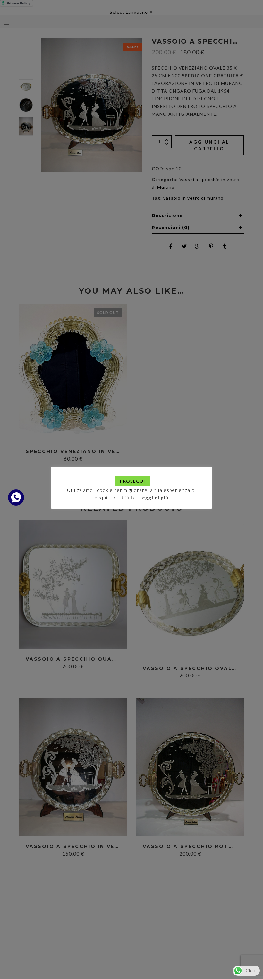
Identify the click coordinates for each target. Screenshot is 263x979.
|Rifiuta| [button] (128, 497)
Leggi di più (154, 497)
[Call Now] (16, 498)
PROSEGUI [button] (132, 481)
